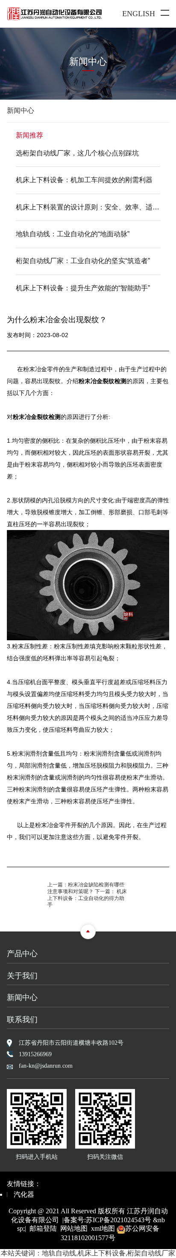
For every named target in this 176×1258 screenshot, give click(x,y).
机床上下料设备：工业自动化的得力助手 (87, 898)
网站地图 (74, 1228)
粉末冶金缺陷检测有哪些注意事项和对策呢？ (85, 888)
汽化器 (24, 1194)
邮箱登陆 (43, 1228)
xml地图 (103, 1228)
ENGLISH (138, 13)
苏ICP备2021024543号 (118, 1220)
